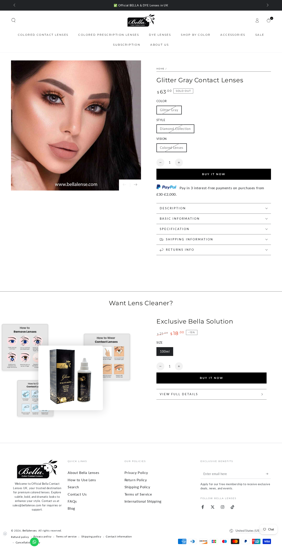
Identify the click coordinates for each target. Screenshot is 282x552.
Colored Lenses (171, 148)
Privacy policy (42, 536)
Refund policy (20, 537)
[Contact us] (34, 541)
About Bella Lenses (83, 472)
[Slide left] (15, 5)
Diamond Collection (175, 129)
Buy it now (211, 378)
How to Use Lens (82, 480)
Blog (71, 508)
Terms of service (66, 536)
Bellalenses (29, 530)
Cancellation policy (28, 542)
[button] (13, 20)
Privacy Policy (136, 472)
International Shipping (142, 501)
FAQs (72, 501)
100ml (165, 351)
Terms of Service (138, 494)
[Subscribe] (268, 474)
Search (73, 487)
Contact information (119, 536)
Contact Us (77, 494)
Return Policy (135, 480)
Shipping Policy (137, 487)
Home (160, 68)
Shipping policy (91, 536)
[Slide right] (267, 5)
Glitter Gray (169, 110)
